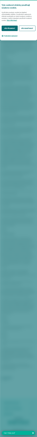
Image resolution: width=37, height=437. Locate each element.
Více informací (12, 20)
